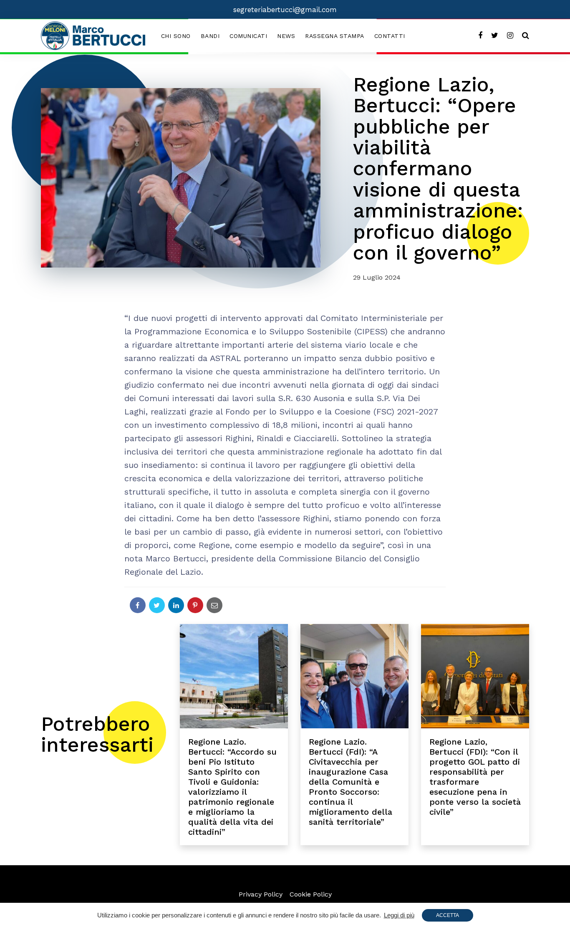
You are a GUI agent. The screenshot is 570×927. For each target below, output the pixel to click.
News (286, 36)
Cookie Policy (311, 894)
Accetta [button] (447, 915)
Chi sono (176, 36)
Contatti (389, 36)
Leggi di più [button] (399, 915)
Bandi (210, 36)
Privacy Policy (260, 894)
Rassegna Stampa (334, 36)
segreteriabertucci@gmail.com (285, 9)
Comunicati (248, 36)
